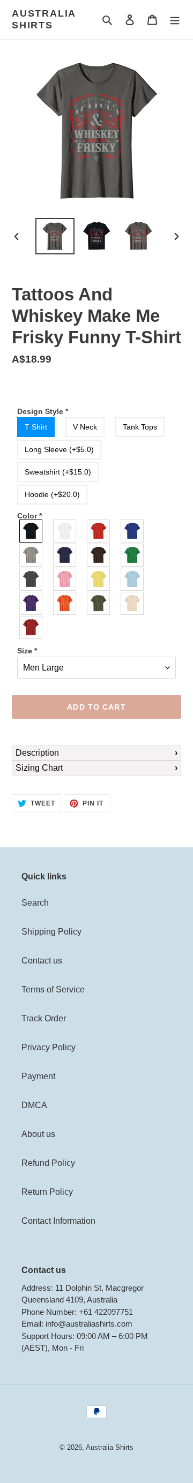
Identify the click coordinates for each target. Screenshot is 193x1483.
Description (37, 752)
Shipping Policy (51, 931)
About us (38, 1134)
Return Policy (47, 1191)
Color (29, 515)
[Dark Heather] (31, 579)
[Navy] (65, 555)
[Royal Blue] (132, 531)
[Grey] (31, 555)
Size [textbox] (27, 650)
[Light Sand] (132, 603)
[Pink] (65, 579)
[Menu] (175, 20)
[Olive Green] (99, 603)
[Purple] (31, 603)
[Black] (31, 531)
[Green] (132, 555)
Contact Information (58, 1220)
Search (35, 902)
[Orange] (65, 603)
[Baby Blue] (132, 579)
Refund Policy (48, 1163)
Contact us (41, 960)
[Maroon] (31, 627)
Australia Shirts (44, 19)
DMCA (34, 1105)
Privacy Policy (48, 1047)
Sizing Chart (39, 767)
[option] (55, 236)
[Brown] (99, 555)
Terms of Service (53, 989)
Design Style (42, 411)
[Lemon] (99, 579)
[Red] (99, 531)
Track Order (43, 1018)
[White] (65, 531)
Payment (38, 1076)
